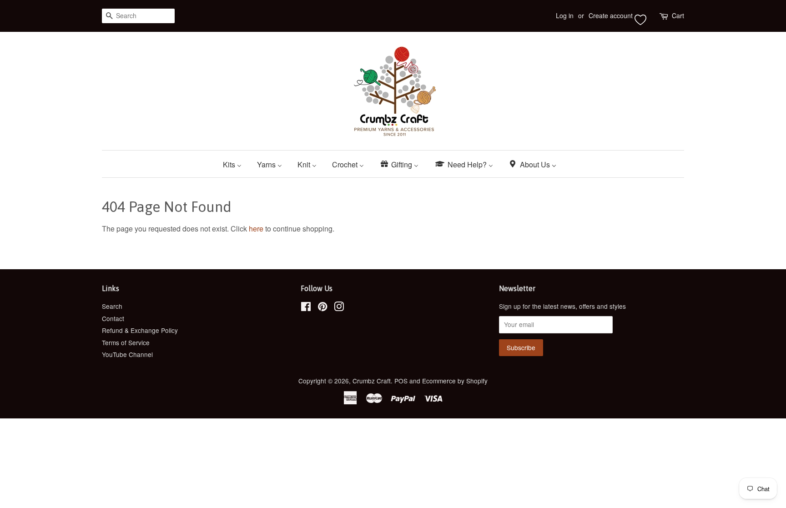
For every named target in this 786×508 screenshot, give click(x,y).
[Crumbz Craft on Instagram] (339, 307)
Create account (611, 15)
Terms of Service (126, 342)
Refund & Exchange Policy (140, 330)
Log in (565, 15)
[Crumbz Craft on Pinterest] (322, 307)
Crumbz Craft (372, 380)
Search (112, 306)
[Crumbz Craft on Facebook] (306, 307)
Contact (113, 318)
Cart (678, 15)
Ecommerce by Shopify (455, 380)
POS (401, 380)
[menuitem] (235, 164)
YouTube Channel (127, 354)
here (256, 228)
